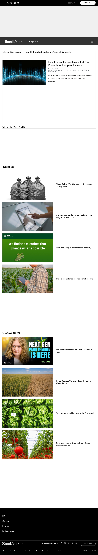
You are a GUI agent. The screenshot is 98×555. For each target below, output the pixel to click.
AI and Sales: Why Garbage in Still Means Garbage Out (74, 185)
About (4, 551)
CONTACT (71, 3)
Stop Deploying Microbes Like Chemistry (73, 247)
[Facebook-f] (4, 3)
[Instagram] (11, 3)
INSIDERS (8, 167)
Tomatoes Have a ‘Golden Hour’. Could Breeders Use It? (73, 444)
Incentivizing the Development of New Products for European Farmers (69, 63)
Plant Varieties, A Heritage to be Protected (75, 413)
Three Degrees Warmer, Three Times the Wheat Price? (73, 382)
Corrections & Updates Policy (52, 551)
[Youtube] (18, 3)
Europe (5, 526)
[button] (92, 41)
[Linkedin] (14, 3)
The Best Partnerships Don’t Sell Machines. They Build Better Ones (74, 216)
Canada (5, 521)
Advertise (13, 551)
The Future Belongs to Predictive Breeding (74, 278)
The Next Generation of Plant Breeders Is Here (74, 350)
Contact (23, 551)
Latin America (8, 531)
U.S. (4, 516)
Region (32, 41)
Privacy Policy (33, 551)
